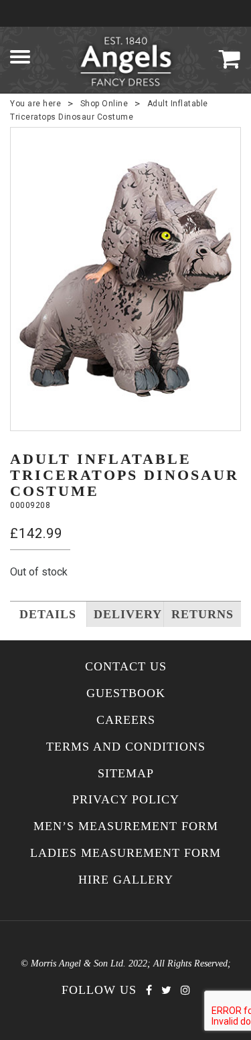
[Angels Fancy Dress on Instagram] (185, 990)
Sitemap (126, 773)
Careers (125, 720)
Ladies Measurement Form (125, 853)
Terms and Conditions (125, 747)
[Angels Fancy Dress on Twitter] (166, 990)
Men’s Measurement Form (125, 826)
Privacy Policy (125, 799)
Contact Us (126, 666)
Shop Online (104, 103)
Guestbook (125, 693)
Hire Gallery (125, 880)
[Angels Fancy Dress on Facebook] (149, 990)
